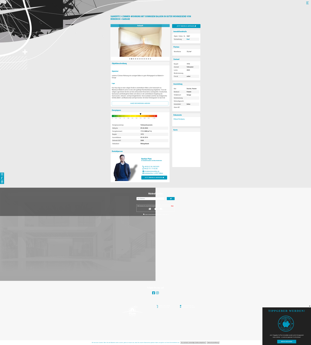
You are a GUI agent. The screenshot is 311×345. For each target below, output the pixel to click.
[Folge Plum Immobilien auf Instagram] (157, 293)
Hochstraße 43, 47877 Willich (188, 307)
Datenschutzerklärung (213, 342)
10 (146, 58)
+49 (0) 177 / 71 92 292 (151, 169)
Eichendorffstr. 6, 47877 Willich (153, 173)
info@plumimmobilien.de (151, 171)
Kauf (188, 39)
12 (150, 58)
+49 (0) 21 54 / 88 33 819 (151, 167)
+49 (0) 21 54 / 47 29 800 (164, 305)
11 (148, 58)
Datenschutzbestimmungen (153, 214)
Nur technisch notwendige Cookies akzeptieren (193, 342)
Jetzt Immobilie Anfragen (153, 177)
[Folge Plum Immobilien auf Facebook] (153, 293)
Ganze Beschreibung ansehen (140, 103)
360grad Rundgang (178, 119)
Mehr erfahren (286, 341)
